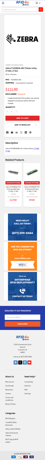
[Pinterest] (30, 132)
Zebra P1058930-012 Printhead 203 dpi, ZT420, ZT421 (31, 189)
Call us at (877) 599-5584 (22, 357)
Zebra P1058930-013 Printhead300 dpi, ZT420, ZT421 (13, 189)
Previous (6, 185)
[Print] (17, 132)
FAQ (25, 390)
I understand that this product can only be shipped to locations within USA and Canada (23, 100)
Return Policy (10, 404)
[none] (22, 38)
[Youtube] (29, 362)
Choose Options (13, 183)
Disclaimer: (15, 94)
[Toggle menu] (3, 3)
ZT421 (7, 151)
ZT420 (36, 148)
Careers (8, 393)
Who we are (9, 382)
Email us (27, 386)
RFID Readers (10, 418)
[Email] (12, 132)
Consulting (28, 382)
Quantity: (10, 107)
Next (39, 185)
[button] (22, 124)
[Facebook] (7, 132)
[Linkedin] (26, 132)
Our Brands (9, 386)
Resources (9, 390)
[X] (21, 132)
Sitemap (27, 393)
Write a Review (10, 74)
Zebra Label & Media (12, 429)
